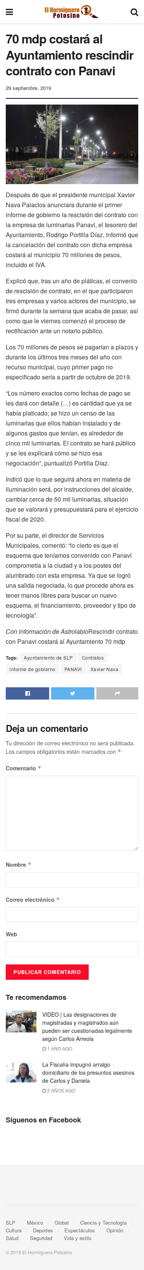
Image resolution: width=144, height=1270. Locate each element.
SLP (10, 1222)
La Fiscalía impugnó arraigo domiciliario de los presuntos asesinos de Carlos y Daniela (88, 1072)
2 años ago (60, 1090)
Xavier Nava (105, 669)
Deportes (43, 1230)
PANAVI (73, 669)
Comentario (23, 768)
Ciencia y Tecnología (103, 1222)
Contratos (93, 657)
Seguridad (41, 1238)
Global (62, 1222)
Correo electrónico (33, 899)
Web (11, 934)
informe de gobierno (33, 669)
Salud (12, 1238)
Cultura (14, 1230)
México (35, 1222)
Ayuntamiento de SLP (48, 657)
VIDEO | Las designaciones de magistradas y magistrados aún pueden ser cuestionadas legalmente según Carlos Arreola (87, 1026)
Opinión (114, 1230)
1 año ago (59, 1048)
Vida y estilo (77, 1238)
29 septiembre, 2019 (28, 87)
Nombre (18, 864)
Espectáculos (80, 1230)
